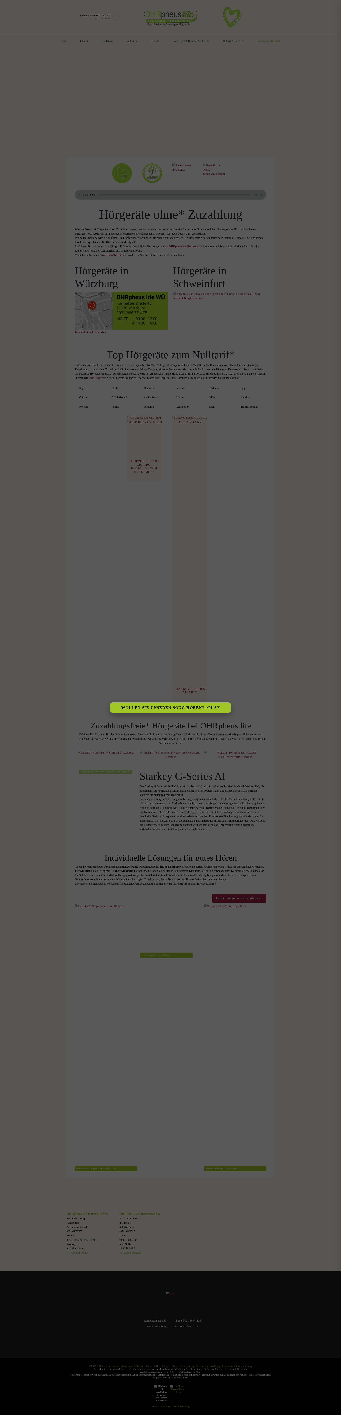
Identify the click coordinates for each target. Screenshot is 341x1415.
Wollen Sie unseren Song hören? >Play (170, 707)
